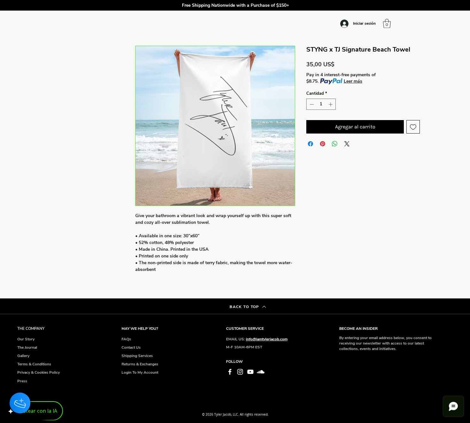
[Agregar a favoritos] (413, 127)
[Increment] (331, 104)
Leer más (353, 81)
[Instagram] (240, 372)
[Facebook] (230, 372)
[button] (397, 5)
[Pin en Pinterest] (322, 144)
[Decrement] (311, 104)
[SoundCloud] (260, 372)
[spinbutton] (321, 104)
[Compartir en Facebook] (310, 144)
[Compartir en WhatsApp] (335, 144)
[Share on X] (347, 144)
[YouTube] (250, 372)
